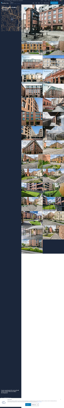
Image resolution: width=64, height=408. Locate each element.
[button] (42, 0)
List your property (54, 2)
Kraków (15, 3)
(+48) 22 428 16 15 (8, 0)
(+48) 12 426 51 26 (14, 0)
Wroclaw (18, 3)
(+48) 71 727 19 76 (21, 0)
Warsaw (12, 3)
